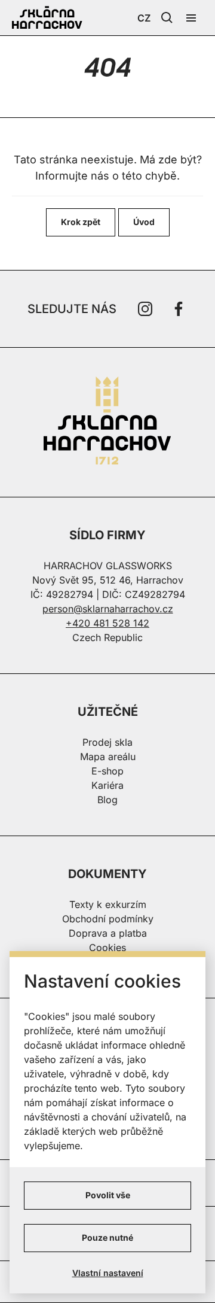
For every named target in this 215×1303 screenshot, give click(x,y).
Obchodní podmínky (107, 919)
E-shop (107, 771)
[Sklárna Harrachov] (107, 422)
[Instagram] (145, 308)
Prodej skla (107, 742)
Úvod (144, 222)
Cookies (107, 947)
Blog (107, 800)
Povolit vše (107, 1195)
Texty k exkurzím (107, 904)
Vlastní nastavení (107, 1273)
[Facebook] (178, 308)
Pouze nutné (107, 1237)
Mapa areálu (108, 757)
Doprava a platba (108, 933)
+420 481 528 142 (107, 623)
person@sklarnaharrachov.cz (107, 609)
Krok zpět (80, 222)
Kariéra (107, 785)
